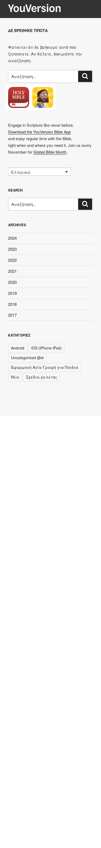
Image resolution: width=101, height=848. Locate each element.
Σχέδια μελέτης (41, 377)
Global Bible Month (50, 152)
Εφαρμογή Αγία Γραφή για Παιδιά (44, 367)
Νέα (15, 377)
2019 (12, 293)
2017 (12, 315)
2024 (12, 238)
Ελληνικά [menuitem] (20, 172)
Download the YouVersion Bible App (39, 132)
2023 (12, 249)
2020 (12, 282)
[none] (39, 171)
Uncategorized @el (27, 357)
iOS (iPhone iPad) (46, 348)
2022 (12, 260)
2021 (12, 271)
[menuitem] (39, 172)
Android (17, 348)
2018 (12, 304)
